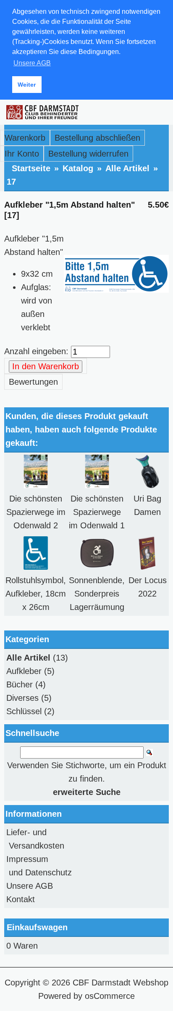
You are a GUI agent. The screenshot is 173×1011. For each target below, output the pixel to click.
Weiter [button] (27, 84)
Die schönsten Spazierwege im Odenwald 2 (36, 512)
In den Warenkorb (45, 366)
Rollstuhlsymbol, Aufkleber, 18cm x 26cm (35, 594)
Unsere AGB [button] (32, 63)
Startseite (31, 168)
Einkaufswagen (37, 927)
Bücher (19, 684)
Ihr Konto (22, 153)
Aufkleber (24, 671)
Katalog (78, 168)
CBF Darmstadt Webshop (120, 982)
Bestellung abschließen (97, 137)
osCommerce (110, 996)
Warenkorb (25, 137)
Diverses (22, 697)
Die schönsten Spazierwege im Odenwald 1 (97, 512)
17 (11, 181)
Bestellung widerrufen (88, 153)
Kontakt (20, 899)
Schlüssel (24, 711)
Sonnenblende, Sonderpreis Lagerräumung (97, 594)
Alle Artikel (127, 168)
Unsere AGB (29, 885)
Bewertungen (33, 381)
